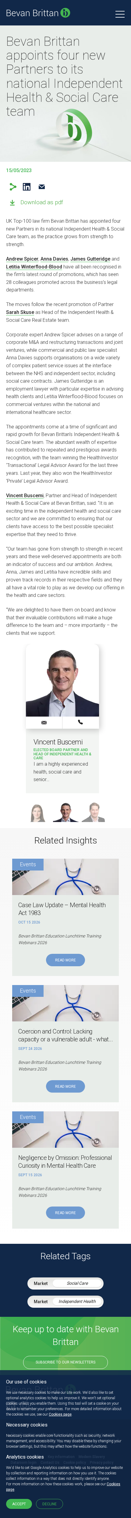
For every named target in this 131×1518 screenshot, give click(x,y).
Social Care (77, 1283)
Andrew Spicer (22, 259)
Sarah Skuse (20, 312)
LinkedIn (26, 187)
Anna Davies (54, 259)
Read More (65, 960)
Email (41, 187)
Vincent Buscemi (25, 495)
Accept (19, 1504)
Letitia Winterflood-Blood (34, 267)
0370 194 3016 (80, 722)
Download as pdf (41, 202)
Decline (49, 1504)
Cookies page (60, 1414)
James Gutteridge (90, 259)
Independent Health (77, 1301)
